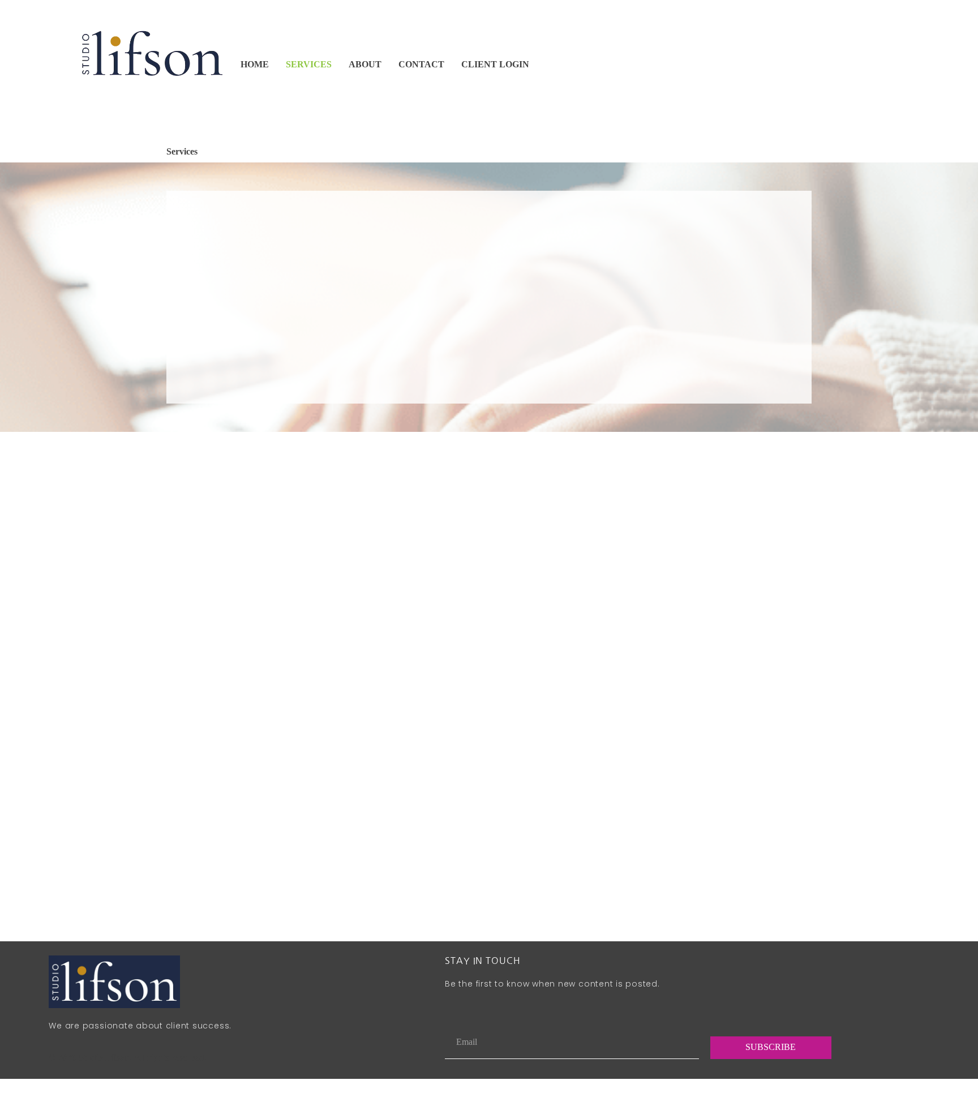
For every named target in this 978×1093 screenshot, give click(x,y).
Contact (421, 64)
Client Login (495, 64)
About (365, 64)
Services (309, 64)
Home (255, 64)
